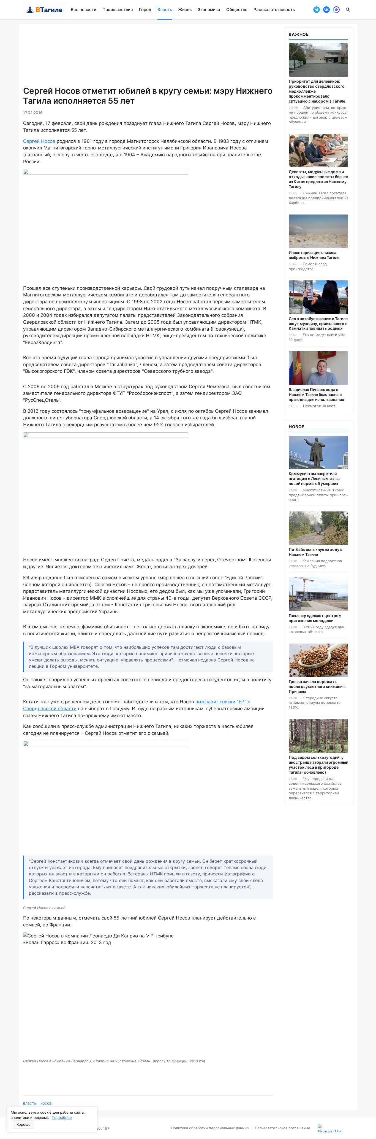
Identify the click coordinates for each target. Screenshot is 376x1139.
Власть (164, 9)
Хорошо (24, 1124)
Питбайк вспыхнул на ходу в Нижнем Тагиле (315, 552)
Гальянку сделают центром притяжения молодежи (315, 618)
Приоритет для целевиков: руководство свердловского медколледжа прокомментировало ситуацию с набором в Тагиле (317, 91)
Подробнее (62, 1117)
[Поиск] (348, 10)
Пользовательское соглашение (282, 1128)
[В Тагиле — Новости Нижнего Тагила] (43, 10)
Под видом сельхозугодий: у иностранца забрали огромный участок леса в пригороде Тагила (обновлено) (318, 764)
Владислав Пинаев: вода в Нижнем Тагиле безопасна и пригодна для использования (316, 394)
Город (145, 9)
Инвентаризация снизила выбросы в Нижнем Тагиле (314, 255)
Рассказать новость (274, 9)
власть (29, 1103)
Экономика (209, 9)
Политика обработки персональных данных (210, 1128)
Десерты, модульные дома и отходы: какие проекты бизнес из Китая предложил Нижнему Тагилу (318, 179)
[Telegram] (316, 10)
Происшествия (117, 9)
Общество (236, 9)
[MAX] (336, 10)
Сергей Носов (39, 141)
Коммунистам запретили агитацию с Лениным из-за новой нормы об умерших (314, 478)
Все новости (83, 9)
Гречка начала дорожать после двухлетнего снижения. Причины (317, 686)
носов (45, 1103)
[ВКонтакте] (326, 10)
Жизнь (185, 9)
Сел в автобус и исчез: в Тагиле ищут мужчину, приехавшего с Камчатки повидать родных (318, 323)
